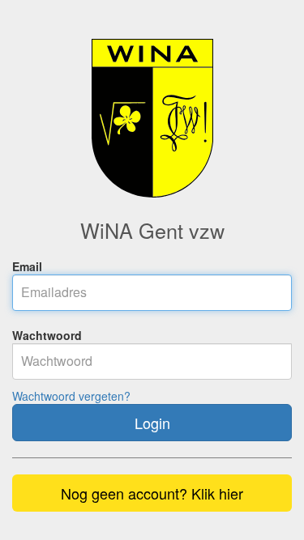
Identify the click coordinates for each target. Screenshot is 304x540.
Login (152, 422)
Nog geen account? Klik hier (152, 493)
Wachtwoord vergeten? (71, 396)
